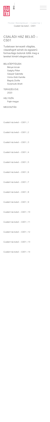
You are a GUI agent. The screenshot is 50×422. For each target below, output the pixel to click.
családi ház (35, 23)
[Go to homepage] (9, 9)
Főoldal (11, 23)
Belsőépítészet (22, 23)
